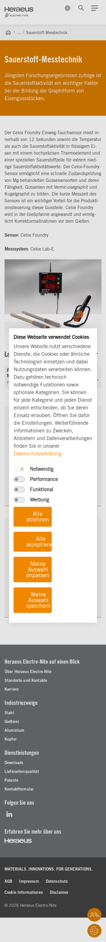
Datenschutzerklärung (38, 454)
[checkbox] (19, 469)
